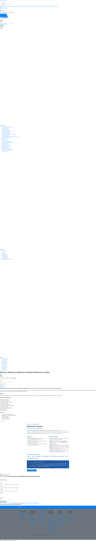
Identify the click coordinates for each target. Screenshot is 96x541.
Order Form (22, 516)
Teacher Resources (5, 129)
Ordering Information (24, 519)
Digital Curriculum (52, 527)
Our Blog (31, 524)
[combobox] (6, 23)
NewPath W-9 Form (24, 518)
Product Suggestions (34, 520)
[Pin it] (2, 385)
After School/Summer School (42, 519)
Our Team (31, 515)
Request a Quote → (31, 470)
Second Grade (4, 361)
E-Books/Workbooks (53, 523)
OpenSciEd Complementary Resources (9, 134)
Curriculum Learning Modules (7, 142)
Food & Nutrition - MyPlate (7, 259)
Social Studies (4, 256)
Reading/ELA (4, 254)
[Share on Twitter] (1, 385)
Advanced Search (3, 24)
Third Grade (4, 362)
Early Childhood (5, 358)
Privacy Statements (55, 534)
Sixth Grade (4, 366)
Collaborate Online (33, 523)
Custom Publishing (33, 521)
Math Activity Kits (5, 135)
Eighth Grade (4, 368)
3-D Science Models (6, 133)
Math (3, 253)
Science (3, 250)
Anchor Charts (5, 140)
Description (2, 387)
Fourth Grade (4, 363)
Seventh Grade (5, 367)
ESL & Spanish (4, 255)
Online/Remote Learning (6, 148)
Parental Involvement (43, 521)
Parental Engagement (6, 130)
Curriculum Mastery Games (7, 127)
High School (4, 369)
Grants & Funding (33, 519)
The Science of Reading (6, 131)
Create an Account (5, 4)
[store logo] (31, 6)
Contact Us (22, 513)
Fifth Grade (4, 364)
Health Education (5, 258)
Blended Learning (42, 522)
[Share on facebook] (0, 385)
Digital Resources (5, 147)
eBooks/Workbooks (5, 146)
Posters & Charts (52, 524)
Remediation (41, 515)
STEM (4, 251)
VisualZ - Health (5, 151)
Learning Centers (5, 128)
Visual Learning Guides (6, 141)
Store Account (4, 16)
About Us (31, 514)
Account (1, 27)
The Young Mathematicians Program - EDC (10, 136)
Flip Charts (4, 139)
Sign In (3, 3)
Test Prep (41, 516)
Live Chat (3, 10)
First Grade (4, 360)
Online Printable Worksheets (7, 149)
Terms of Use (62, 534)
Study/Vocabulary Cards (6, 145)
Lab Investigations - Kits (6, 137)
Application (2, 421)
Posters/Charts (5, 143)
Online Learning (52, 529)
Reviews (1, 473)
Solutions (41, 511)
